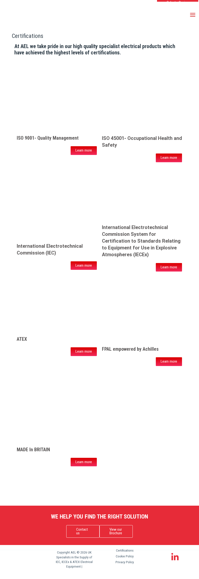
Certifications (124, 550)
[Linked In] (175, 557)
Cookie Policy (125, 556)
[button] (83, 531)
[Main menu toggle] (193, 14)
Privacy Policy (125, 562)
